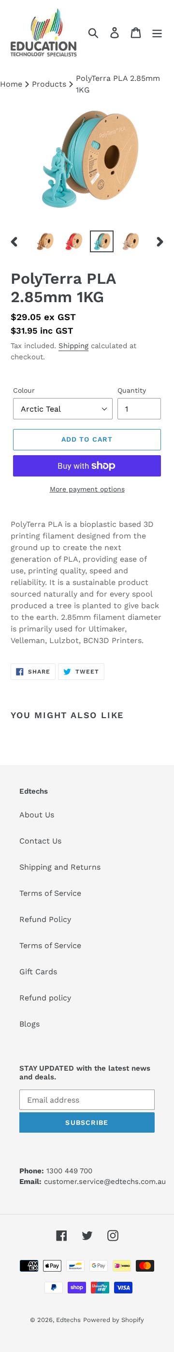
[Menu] (157, 33)
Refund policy (45, 997)
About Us (36, 814)
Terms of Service (50, 893)
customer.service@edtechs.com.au (105, 1181)
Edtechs (68, 1319)
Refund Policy (45, 919)
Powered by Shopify (113, 1319)
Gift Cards (38, 971)
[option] (44, 241)
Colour (24, 390)
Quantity (131, 390)
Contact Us (40, 840)
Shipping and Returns (60, 867)
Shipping (73, 345)
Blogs (29, 1024)
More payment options (87, 489)
